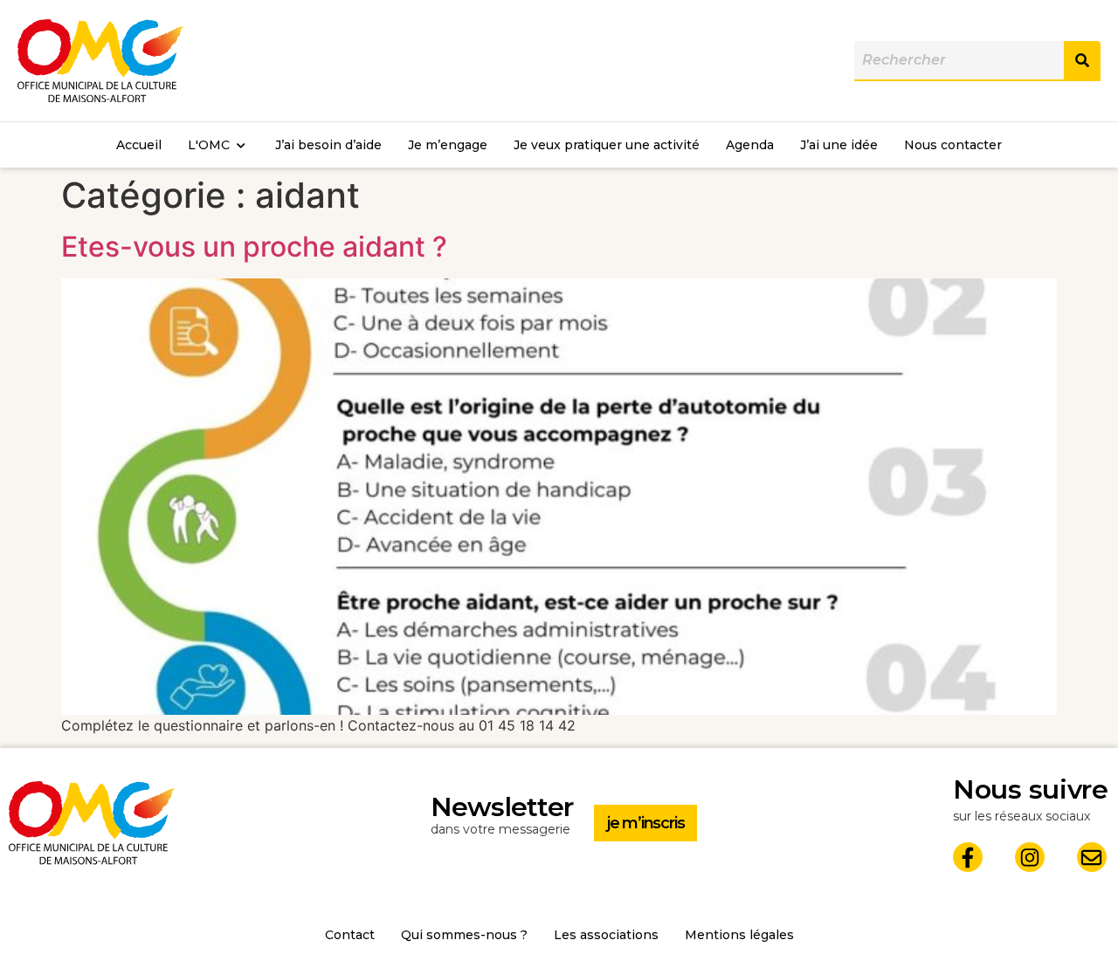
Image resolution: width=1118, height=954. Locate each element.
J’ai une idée (839, 145)
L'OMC (209, 145)
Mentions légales (739, 935)
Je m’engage (447, 145)
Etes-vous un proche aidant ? (254, 247)
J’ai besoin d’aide (328, 145)
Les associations (606, 935)
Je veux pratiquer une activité (607, 145)
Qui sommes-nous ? (464, 935)
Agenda (750, 145)
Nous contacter (953, 145)
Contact (350, 935)
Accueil (139, 145)
